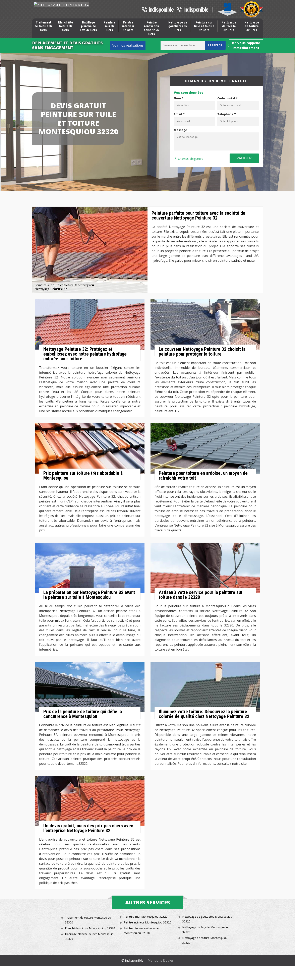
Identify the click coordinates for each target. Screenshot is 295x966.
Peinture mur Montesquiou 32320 (145, 916)
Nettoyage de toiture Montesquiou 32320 (205, 940)
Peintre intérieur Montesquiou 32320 (147, 922)
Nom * (178, 98)
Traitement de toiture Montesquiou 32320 (88, 920)
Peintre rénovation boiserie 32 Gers (151, 28)
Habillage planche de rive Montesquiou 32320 (90, 936)
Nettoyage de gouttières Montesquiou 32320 (207, 919)
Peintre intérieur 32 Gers (128, 26)
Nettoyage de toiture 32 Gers (251, 26)
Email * (179, 114)
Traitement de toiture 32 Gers (43, 26)
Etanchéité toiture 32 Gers (65, 26)
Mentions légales (161, 960)
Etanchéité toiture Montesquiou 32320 (90, 928)
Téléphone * (226, 114)
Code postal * (227, 98)
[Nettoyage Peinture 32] (61, 4)
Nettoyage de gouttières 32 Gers (177, 26)
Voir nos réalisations (127, 45)
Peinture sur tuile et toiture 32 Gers (204, 26)
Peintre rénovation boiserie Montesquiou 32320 (141, 930)
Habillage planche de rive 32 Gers (88, 26)
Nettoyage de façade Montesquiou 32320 (205, 929)
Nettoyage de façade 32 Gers (229, 26)
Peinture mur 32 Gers (110, 26)
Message (180, 130)
